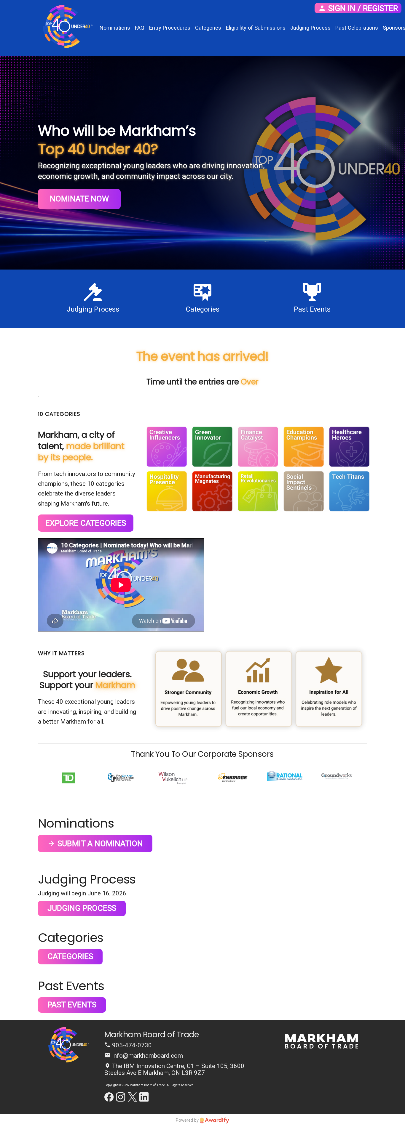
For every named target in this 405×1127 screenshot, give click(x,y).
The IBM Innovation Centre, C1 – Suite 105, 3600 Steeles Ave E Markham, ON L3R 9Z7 (174, 1069)
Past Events (71, 1004)
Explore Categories (85, 523)
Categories (70, 956)
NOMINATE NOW (79, 198)
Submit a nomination (99, 843)
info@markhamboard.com (147, 1055)
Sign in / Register (362, 8)
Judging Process (81, 908)
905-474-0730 (131, 1045)
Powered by (188, 1120)
